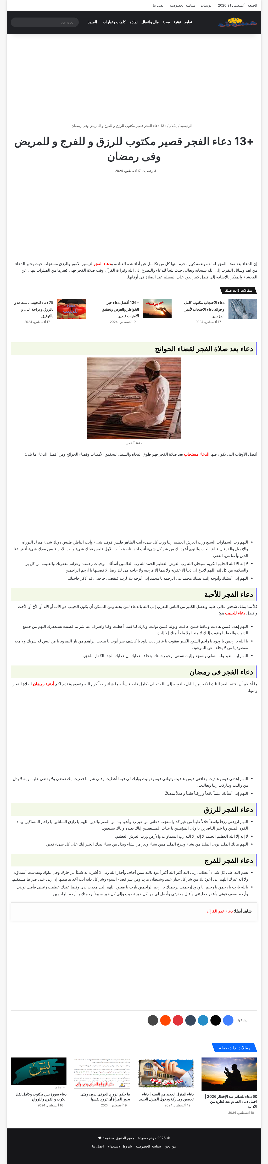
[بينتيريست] (178, 1020)
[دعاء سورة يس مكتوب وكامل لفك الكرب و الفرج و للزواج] (38, 1073)
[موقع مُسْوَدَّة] (237, 22)
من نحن (170, 1146)
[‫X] (215, 1020)
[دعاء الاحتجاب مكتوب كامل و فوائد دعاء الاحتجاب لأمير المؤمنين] (242, 309)
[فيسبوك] (228, 1020)
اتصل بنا (159, 5)
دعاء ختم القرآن (220, 911)
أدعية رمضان (43, 683)
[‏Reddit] (165, 1020)
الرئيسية (186, 126)
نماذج (134, 22)
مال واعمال (150, 22)
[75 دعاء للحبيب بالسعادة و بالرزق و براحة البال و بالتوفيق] (71, 309)
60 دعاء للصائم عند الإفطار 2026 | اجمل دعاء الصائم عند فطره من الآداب (231, 1101)
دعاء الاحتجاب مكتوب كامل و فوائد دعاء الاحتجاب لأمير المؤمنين (204, 309)
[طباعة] (153, 1020)
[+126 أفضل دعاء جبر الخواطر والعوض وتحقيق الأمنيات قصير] (157, 309)
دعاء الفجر (102, 263)
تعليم (188, 22)
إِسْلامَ (173, 126)
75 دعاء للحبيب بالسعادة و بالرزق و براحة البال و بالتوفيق (33, 309)
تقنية (177, 22)
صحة (166, 22)
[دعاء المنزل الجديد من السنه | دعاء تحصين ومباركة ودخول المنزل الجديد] (166, 1073)
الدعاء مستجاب (196, 454)
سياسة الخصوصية (182, 5)
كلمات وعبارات (114, 22)
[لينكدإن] (203, 1020)
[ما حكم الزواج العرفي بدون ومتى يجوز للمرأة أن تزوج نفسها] (102, 1073)
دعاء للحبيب (235, 613)
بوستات (205, 5)
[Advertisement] (133, 78)
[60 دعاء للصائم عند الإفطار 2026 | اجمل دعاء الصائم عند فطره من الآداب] (229, 1074)
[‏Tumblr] (190, 1020)
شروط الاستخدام (120, 1146)
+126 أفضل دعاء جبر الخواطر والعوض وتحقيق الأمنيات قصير (120, 309)
